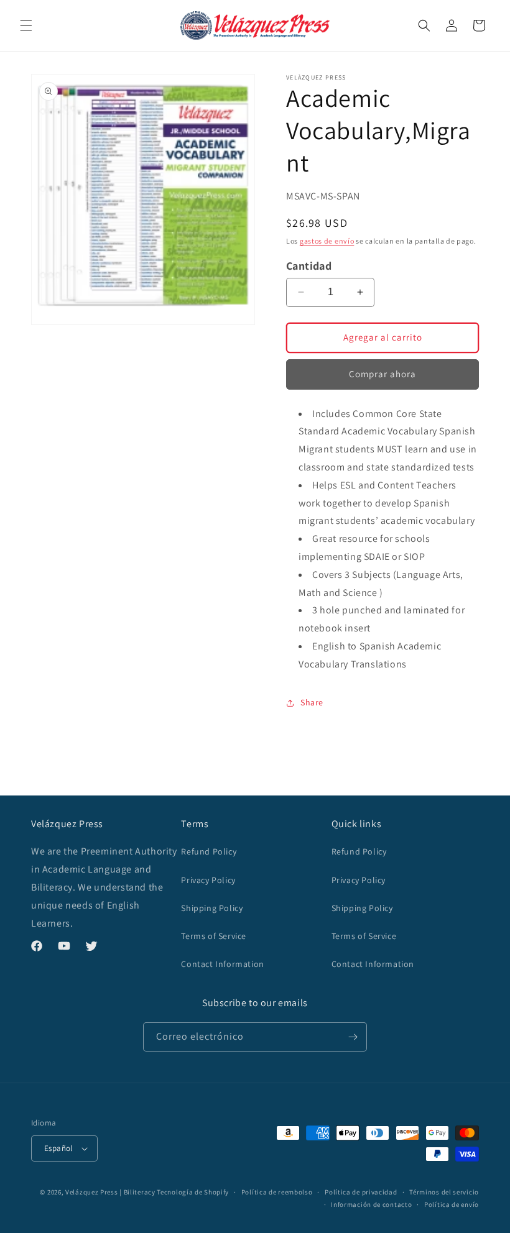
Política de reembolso (277, 1192)
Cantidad (309, 266)
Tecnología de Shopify (193, 1192)
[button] (26, 25)
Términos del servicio (444, 1192)
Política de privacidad (361, 1192)
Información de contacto (371, 1204)
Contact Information (222, 963)
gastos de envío (327, 240)
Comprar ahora (382, 374)
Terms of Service (213, 936)
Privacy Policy (208, 880)
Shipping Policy (212, 908)
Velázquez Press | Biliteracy (110, 1192)
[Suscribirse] (352, 1037)
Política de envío (451, 1204)
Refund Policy (208, 851)
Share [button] (311, 702)
